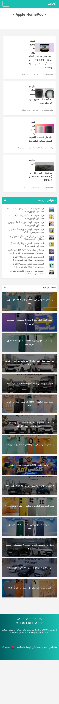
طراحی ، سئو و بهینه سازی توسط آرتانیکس (36, 647)
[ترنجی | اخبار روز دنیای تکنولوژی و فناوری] (52, 4)
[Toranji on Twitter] (36, 623)
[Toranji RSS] (17, 623)
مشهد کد (6, 647)
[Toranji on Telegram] (23, 623)
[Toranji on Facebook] (42, 623)
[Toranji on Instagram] (29, 623)
